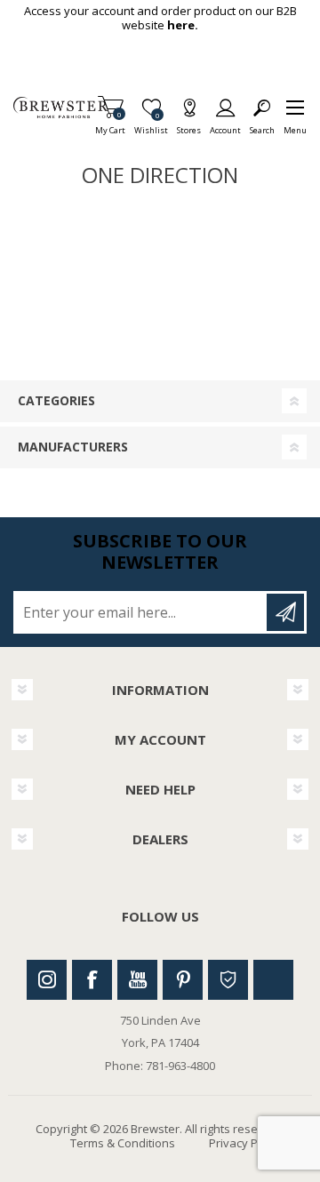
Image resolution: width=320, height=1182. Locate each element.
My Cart (110, 124)
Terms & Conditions (122, 1143)
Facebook (92, 980)
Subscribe (285, 612)
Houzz (228, 980)
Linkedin (273, 980)
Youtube (137, 980)
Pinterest (183, 980)
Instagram (47, 980)
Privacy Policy (245, 1143)
